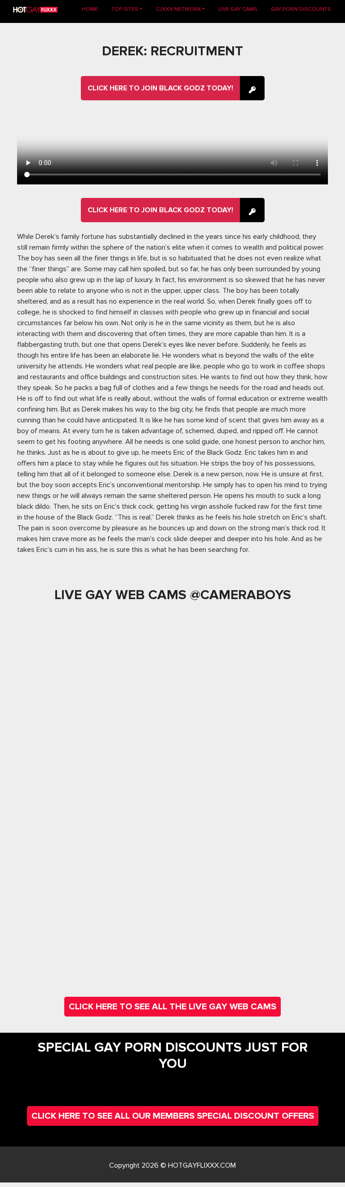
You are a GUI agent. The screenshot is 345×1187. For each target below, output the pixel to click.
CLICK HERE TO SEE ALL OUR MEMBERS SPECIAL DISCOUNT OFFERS (172, 1116)
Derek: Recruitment (172, 51)
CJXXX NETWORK (178, 9)
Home (93, 9)
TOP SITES (124, 9)
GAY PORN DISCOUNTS (301, 9)
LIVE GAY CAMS (237, 9)
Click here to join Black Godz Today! (160, 88)
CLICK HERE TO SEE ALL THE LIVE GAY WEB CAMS (172, 1006)
